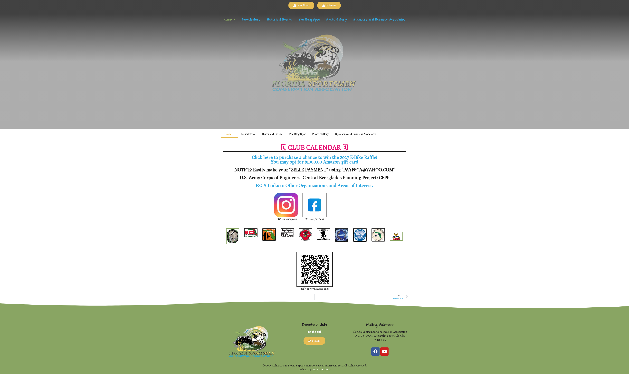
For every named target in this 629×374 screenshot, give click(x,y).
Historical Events (279, 19)
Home (228, 19)
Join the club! (314, 331)
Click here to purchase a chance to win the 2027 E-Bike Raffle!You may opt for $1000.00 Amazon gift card (314, 159)
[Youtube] (384, 351)
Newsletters (251, 19)
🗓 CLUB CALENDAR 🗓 (314, 147)
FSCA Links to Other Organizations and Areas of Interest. (314, 185)
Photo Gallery (336, 19)
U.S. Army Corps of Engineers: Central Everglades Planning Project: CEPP (314, 177)
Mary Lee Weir (322, 369)
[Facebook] (375, 351)
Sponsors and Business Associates (379, 19)
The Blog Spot (309, 19)
